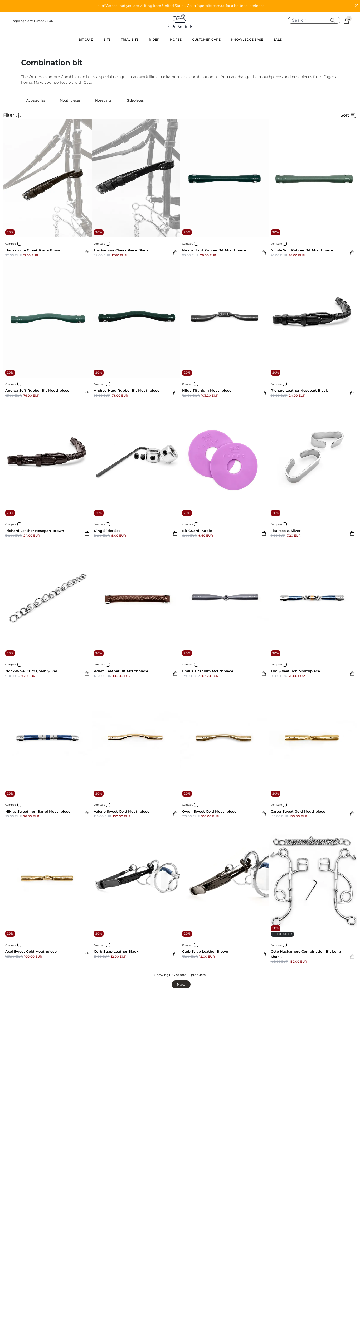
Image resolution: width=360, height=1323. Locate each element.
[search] (316, 20)
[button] (180, 6)
